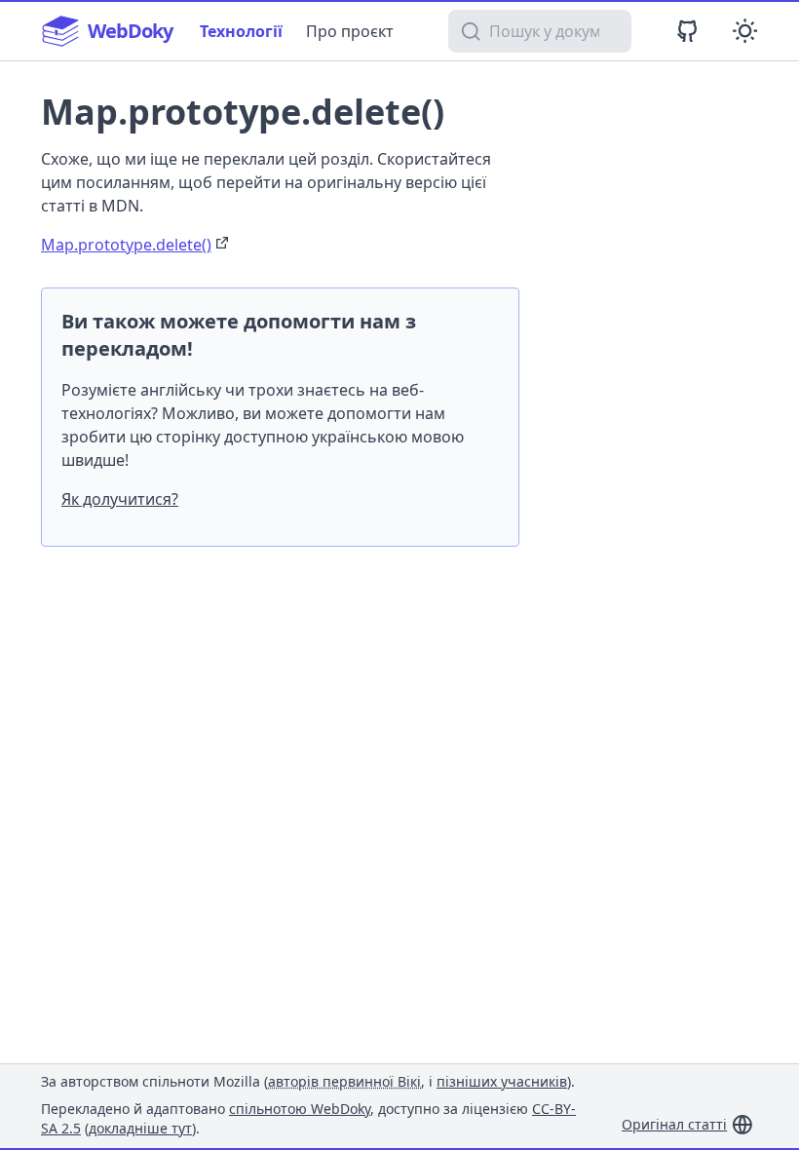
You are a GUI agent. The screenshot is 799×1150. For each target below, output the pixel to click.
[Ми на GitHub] (687, 31)
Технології (241, 31)
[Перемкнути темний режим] (745, 31)
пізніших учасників (502, 1081)
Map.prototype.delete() (126, 244)
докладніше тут (140, 1128)
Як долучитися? (119, 499)
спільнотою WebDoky (299, 1108)
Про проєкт (350, 31)
